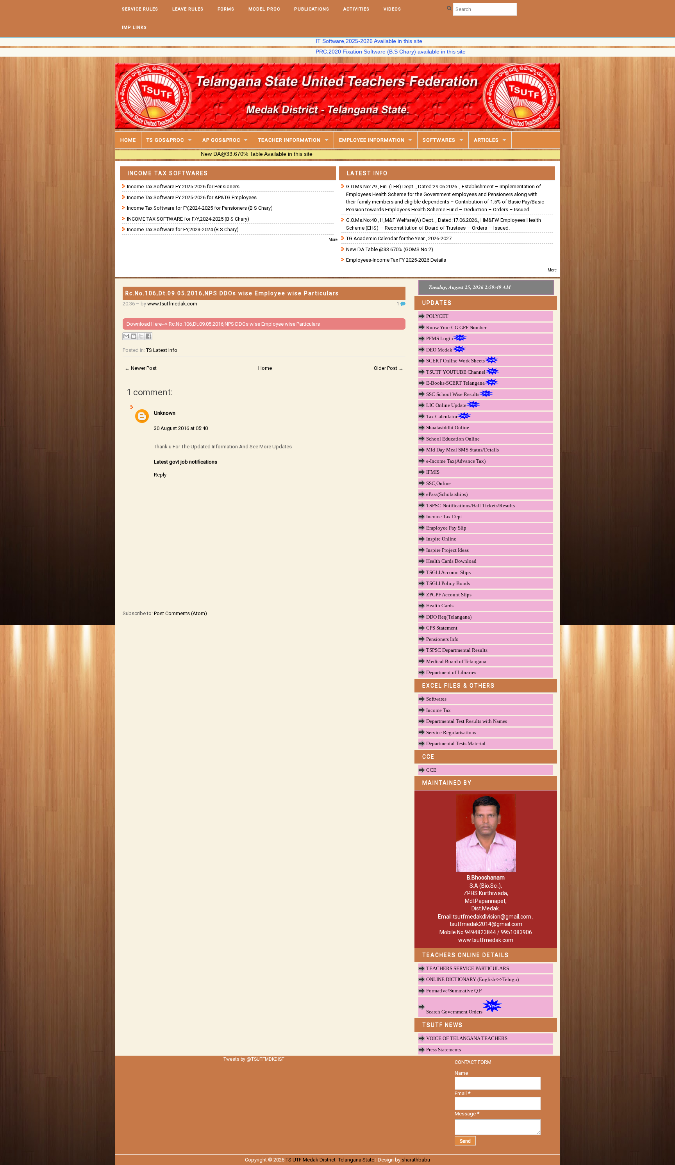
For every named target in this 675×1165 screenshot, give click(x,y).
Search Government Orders (454, 1012)
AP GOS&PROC (221, 140)
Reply (160, 475)
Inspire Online (441, 539)
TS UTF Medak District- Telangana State (330, 1160)
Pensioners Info (442, 639)
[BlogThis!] (134, 336)
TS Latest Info (161, 350)
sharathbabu (416, 1160)
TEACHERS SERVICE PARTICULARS (467, 968)
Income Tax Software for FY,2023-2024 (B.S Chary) (183, 229)
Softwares (439, 140)
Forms (226, 9)
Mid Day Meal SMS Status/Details (462, 450)
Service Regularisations (451, 732)
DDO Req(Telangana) (448, 617)
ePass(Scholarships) (447, 494)
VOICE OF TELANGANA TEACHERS (466, 1038)
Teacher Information (289, 140)
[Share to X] (141, 336)
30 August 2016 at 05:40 (181, 428)
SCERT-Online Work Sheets (455, 361)
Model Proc (264, 9)
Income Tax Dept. (444, 516)
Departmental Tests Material (456, 743)
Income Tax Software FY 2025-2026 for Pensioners (183, 186)
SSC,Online (438, 483)
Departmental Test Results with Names (466, 721)
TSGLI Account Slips (448, 572)
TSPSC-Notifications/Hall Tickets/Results (470, 505)
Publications (311, 9)
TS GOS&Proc (165, 140)
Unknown (164, 413)
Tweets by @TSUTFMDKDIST (253, 1059)
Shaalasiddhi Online (447, 427)
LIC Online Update (446, 405)
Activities (356, 9)
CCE (431, 770)
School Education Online (453, 439)
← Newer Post (141, 368)
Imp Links (134, 27)
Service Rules (140, 9)
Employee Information (372, 140)
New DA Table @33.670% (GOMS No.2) (389, 249)
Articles (486, 140)
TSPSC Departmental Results (457, 650)
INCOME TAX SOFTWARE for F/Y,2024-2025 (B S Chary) (188, 219)
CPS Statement (441, 628)
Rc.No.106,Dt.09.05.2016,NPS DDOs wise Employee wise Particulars (232, 293)
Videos (392, 9)
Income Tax (438, 710)
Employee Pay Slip (446, 528)
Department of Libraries (451, 672)
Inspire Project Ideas (447, 550)
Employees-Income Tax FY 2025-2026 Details (396, 260)
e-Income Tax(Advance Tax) (456, 461)
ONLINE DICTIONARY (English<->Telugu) (472, 979)
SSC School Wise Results (452, 394)
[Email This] (126, 336)
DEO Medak (439, 350)
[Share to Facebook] (148, 336)
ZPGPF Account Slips (448, 595)
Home (128, 140)
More (333, 239)
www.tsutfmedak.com (172, 304)
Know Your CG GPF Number (456, 327)
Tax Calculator (441, 416)
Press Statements (443, 1050)
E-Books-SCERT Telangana (455, 383)
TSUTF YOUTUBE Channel (456, 372)
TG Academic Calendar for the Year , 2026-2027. (399, 238)
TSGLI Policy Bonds (448, 583)
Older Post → (389, 368)
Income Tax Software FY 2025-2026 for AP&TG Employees (192, 197)
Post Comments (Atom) (180, 613)
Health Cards (440, 605)
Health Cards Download (451, 561)
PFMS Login (439, 338)
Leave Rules (188, 9)
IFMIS (432, 472)
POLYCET (437, 316)
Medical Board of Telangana (456, 661)
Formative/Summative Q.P (454, 991)
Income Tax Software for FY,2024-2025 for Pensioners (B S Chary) (200, 208)
